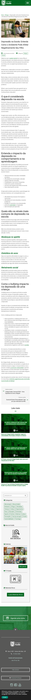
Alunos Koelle (16, 504)
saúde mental (13, 58)
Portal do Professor (16, 678)
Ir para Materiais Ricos (15, 594)
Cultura (12, 509)
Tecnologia (18, 519)
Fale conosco (15, 669)
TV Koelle (15, 579)
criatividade (12, 205)
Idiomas (18, 514)
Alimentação (7, 504)
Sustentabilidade (8, 519)
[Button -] (25, 495)
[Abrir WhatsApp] (26, 695)
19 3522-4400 (16, 654)
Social (3, 55)
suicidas (27, 345)
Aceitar (4, 697)
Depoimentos (19, 509)
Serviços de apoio (17, 516)
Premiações (7, 516)
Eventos (12, 514)
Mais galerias (22, 566)
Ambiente (7, 506)
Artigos (7, 15)
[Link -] (9, 551)
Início (2, 15)
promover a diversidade (17, 367)
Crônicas (6, 509)
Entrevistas (19, 511)
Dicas (5, 511)
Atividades (19, 506)
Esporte (6, 514)
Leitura (23, 514)
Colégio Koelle (6, 3)
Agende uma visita (17, 618)
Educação (11, 511)
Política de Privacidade (11, 693)
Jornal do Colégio (15, 534)
